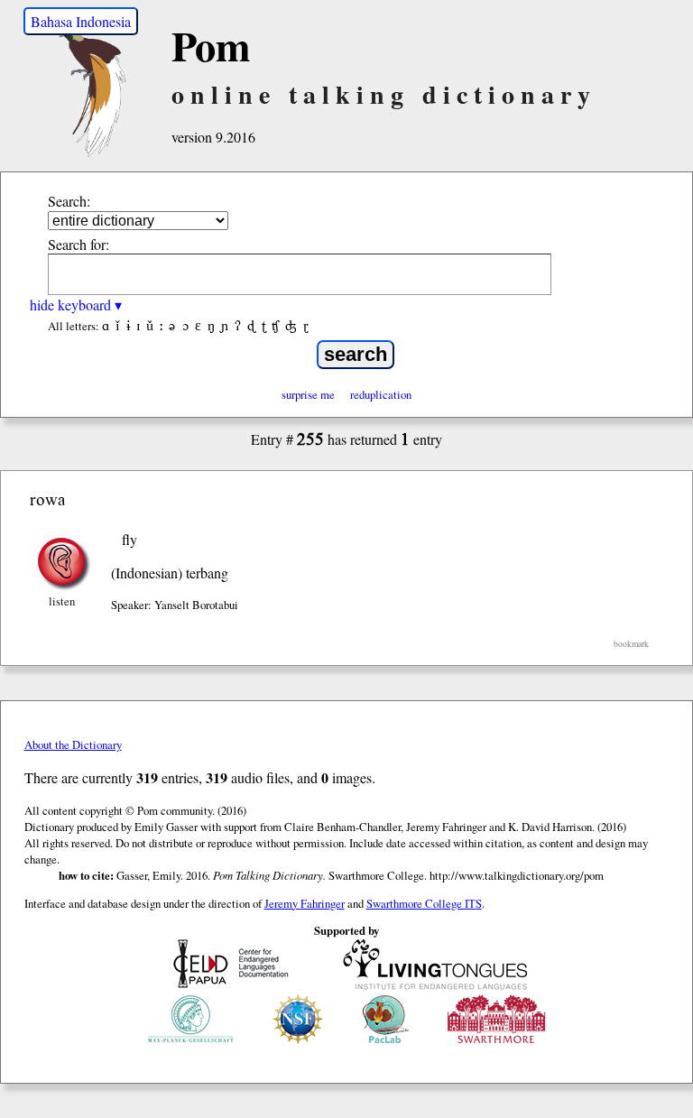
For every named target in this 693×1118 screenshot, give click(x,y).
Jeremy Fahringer (304, 903)
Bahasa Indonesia (81, 21)
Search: (69, 200)
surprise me (308, 394)
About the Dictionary (73, 744)
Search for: (78, 244)
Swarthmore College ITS (424, 903)
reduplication (380, 394)
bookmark (631, 644)
